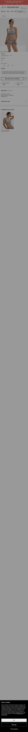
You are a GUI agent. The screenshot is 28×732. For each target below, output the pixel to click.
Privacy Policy (4, 714)
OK (14, 720)
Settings (14, 724)
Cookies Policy (20, 713)
